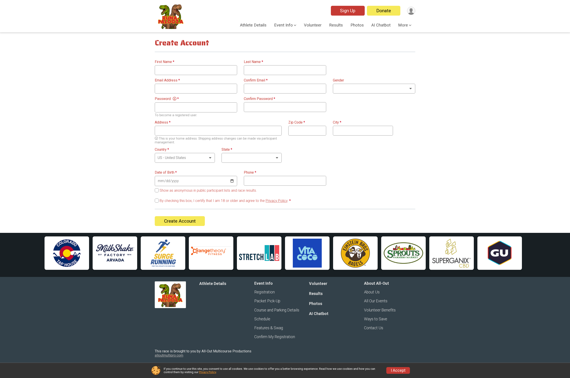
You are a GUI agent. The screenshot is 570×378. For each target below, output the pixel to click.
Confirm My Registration (274, 337)
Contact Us (373, 328)
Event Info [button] (283, 25)
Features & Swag (268, 328)
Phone (250, 173)
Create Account (180, 221)
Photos (357, 25)
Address (163, 122)
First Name (164, 62)
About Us (372, 292)
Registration (264, 292)
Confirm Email (256, 80)
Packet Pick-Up (267, 301)
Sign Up (347, 10)
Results (336, 25)
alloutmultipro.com (169, 355)
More (403, 25)
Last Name (253, 62)
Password (167, 99)
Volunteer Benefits (380, 310)
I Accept (398, 370)
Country (162, 150)
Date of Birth (166, 173)
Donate (383, 10)
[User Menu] (411, 11)
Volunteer (313, 25)
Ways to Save (375, 319)
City (337, 122)
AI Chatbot (381, 25)
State (227, 150)
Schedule (262, 319)
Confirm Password (259, 99)
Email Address (167, 80)
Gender (338, 80)
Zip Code (296, 122)
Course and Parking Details (276, 310)
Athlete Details (253, 25)
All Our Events (375, 301)
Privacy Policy (276, 201)
